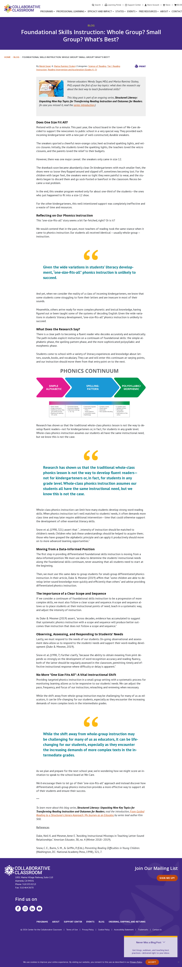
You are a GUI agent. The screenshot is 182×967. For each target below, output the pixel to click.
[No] (178, 962)
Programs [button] (46, 11)
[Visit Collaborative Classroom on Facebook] (18, 908)
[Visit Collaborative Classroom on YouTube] (39, 908)
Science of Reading (97, 66)
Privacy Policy (88, 929)
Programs (42, 921)
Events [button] (131, 11)
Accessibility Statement (124, 929)
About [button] (164, 11)
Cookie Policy (104, 929)
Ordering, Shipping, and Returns (127, 921)
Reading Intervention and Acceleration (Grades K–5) (72, 69)
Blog (16, 57)
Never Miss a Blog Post (148, 942)
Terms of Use (72, 929)
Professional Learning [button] (70, 11)
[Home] (22, 8)
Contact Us (157, 929)
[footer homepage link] (27, 870)
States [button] (119, 11)
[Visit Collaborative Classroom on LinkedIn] (32, 908)
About (56, 921)
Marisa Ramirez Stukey (64, 66)
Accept (152, 962)
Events (90, 921)
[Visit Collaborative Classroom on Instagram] (25, 908)
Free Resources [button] (148, 11)
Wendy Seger (45, 66)
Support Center (73, 921)
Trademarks (143, 929)
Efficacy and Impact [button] (100, 11)
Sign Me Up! (167, 878)
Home (7, 57)
